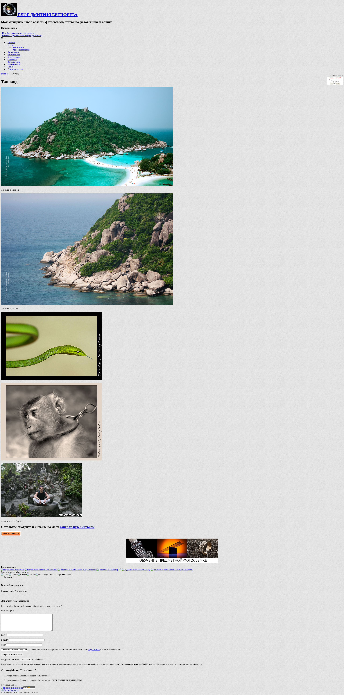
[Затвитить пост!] (120, 570)
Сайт (3, 645)
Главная (4, 74)
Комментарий (7, 610)
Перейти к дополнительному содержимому (22, 35)
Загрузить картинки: (10, 659)
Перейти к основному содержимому (18, 33)
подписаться (94, 649)
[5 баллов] (41, 574)
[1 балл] (5, 574)
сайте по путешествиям (77, 527)
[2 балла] (13, 574)
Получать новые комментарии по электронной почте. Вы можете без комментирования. (74, 649)
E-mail (4, 640)
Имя (4, 635)
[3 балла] (22, 574)
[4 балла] (31, 574)
